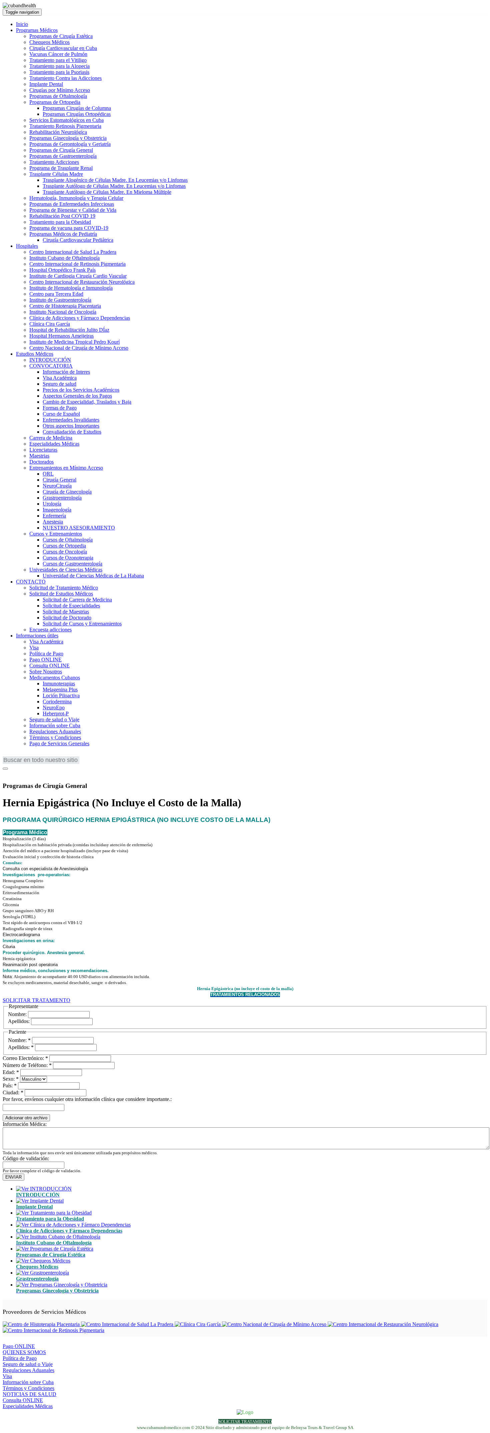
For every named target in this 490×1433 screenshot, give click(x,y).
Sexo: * (11, 1079)
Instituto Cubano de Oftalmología (64, 258)
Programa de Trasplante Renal (61, 168)
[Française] (18, 755)
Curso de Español (61, 414)
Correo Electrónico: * (25, 1058)
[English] (8, 755)
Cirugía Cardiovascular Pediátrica (78, 240)
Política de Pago (46, 653)
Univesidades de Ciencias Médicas (65, 569)
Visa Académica (60, 378)
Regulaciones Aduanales (55, 731)
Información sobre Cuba (54, 725)
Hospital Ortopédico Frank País (62, 270)
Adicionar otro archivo (26, 1117)
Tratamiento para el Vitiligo (58, 60)
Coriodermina (57, 701)
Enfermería (54, 516)
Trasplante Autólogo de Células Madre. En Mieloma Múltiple (107, 192)
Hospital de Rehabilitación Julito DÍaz (69, 330)
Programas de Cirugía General (61, 150)
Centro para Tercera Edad (56, 294)
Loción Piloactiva (61, 695)
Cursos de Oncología (65, 551)
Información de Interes (66, 372)
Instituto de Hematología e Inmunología (71, 288)
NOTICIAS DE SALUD (29, 1394)
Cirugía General (59, 480)
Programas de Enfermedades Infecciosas (71, 204)
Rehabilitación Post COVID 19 (62, 216)
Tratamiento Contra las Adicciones (65, 78)
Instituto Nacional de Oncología (62, 312)
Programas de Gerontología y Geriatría (70, 144)
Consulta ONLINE (49, 665)
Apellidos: (19, 1021)
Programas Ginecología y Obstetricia (68, 138)
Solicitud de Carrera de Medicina (77, 599)
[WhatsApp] (24, 773)
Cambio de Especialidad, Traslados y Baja (87, 402)
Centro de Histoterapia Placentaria (65, 306)
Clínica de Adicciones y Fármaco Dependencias (79, 318)
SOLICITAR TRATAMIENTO (36, 1000)
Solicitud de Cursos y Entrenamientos (82, 623)
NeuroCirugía (57, 486)
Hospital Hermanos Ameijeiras (61, 336)
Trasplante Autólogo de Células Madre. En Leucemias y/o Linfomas (114, 186)
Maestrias (39, 456)
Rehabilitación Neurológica (58, 132)
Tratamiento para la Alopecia (59, 66)
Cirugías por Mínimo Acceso (59, 90)
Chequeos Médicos (49, 42)
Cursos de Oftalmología (68, 539)
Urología (52, 504)
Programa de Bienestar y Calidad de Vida (72, 210)
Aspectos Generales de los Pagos (77, 396)
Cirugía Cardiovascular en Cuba (63, 48)
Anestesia (53, 522)
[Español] (38, 755)
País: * (10, 1085)
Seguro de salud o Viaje (54, 719)
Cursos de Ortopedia (64, 545)
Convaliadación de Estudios (72, 432)
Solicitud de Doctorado (67, 617)
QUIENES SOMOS (24, 1352)
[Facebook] (7, 773)
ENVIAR (13, 1177)
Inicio (22, 24)
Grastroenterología (62, 498)
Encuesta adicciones (50, 629)
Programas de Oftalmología (58, 96)
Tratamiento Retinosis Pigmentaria (65, 126)
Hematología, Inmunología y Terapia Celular (76, 198)
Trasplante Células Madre (56, 174)
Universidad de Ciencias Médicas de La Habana (93, 575)
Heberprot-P (56, 713)
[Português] (28, 755)
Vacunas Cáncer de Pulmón (58, 54)
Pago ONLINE (45, 659)
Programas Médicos (37, 30)
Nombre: (17, 1014)
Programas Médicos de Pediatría (63, 234)
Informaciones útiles (37, 635)
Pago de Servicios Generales (59, 743)
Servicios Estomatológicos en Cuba (66, 120)
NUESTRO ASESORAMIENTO (79, 528)
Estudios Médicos (34, 354)
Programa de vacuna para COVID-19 (68, 228)
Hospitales (27, 246)
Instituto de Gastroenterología (60, 300)
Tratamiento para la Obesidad (60, 222)
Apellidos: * (21, 1047)
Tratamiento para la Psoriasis (59, 72)
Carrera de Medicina (50, 438)
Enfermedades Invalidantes (71, 420)
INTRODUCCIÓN (50, 360)
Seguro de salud (59, 384)
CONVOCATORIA (51, 366)
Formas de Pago (60, 408)
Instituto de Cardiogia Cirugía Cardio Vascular (78, 276)
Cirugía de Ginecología (67, 492)
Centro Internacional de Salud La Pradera (72, 252)
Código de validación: (26, 1158)
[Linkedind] (15, 773)
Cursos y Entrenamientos (55, 534)
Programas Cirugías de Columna (77, 108)
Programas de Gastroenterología (63, 156)
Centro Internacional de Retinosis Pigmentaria (77, 264)
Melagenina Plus (60, 689)
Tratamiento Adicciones (54, 162)
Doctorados (41, 462)
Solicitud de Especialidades (71, 605)
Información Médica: (25, 1124)
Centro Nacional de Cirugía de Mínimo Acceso (78, 348)
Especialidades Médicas (54, 444)
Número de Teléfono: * (27, 1065)
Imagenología (57, 510)
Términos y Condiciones (55, 737)
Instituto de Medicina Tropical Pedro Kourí (74, 342)
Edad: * (11, 1072)
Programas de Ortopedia (54, 102)
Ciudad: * (13, 1092)
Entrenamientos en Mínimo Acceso (66, 468)
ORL (48, 474)
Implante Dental (46, 84)
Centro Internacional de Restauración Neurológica (82, 282)
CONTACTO (31, 581)
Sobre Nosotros (45, 671)
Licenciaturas (43, 450)
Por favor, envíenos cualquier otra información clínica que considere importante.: (87, 1099)
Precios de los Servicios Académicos (81, 390)
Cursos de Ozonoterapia (68, 557)
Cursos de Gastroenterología (72, 563)
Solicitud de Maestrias (66, 611)
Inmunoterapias (59, 683)
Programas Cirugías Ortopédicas (77, 114)
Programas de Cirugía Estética (61, 36)
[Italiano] (48, 755)
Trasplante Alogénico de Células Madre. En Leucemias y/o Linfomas (115, 180)
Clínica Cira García (49, 324)
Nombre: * (19, 1040)
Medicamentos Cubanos (54, 677)
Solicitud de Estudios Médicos (61, 593)
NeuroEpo (54, 707)
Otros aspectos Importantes (71, 426)
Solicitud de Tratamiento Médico (63, 587)
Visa (34, 647)
